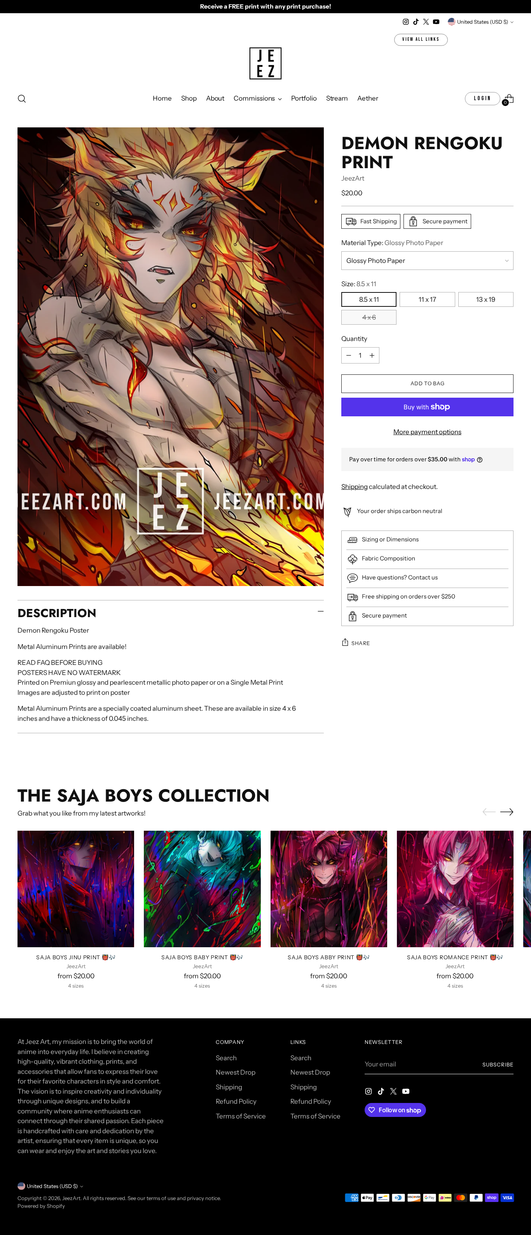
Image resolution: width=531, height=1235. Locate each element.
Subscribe (498, 1064)
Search (226, 1058)
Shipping (354, 486)
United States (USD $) (482, 22)
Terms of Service (241, 1116)
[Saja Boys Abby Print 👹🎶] (329, 889)
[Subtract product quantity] (349, 355)
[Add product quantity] (372, 355)
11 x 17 (427, 299)
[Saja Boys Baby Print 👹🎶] (202, 889)
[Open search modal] (22, 98)
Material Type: (392, 243)
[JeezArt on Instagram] (405, 21)
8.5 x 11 (369, 299)
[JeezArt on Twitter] (426, 21)
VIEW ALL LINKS (421, 39)
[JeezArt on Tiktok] (415, 21)
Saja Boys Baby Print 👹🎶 (202, 957)
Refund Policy (236, 1101)
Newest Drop (235, 1072)
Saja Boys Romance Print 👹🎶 (455, 957)
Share (360, 643)
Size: (358, 284)
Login (482, 98)
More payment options (427, 432)
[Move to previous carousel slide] (489, 812)
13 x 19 (485, 299)
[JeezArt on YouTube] (436, 21)
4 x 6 (369, 317)
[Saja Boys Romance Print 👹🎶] (455, 889)
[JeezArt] (265, 64)
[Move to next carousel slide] (507, 811)
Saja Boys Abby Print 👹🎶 (329, 957)
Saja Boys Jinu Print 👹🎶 (75, 957)
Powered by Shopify (41, 1206)
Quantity (354, 339)
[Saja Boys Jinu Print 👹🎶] (75, 889)
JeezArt (352, 178)
